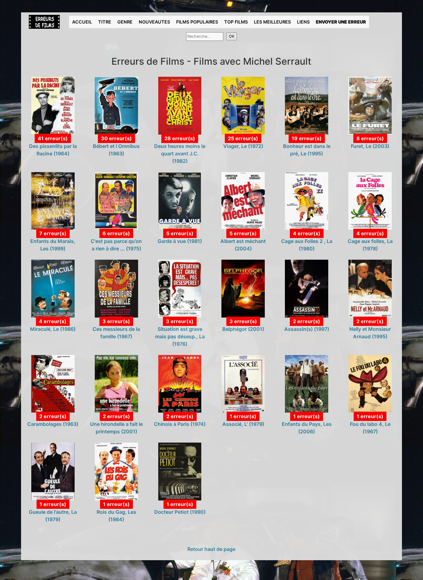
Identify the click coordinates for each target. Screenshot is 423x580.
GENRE (125, 21)
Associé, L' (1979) (243, 424)
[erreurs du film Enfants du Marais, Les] (53, 200)
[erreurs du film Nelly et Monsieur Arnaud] (370, 288)
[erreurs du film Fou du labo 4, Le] (370, 383)
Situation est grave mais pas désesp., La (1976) (180, 336)
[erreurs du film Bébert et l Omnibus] (116, 105)
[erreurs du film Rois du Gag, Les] (116, 471)
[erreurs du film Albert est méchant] (243, 200)
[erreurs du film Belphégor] (243, 288)
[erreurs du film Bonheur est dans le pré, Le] (306, 105)
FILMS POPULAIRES (197, 21)
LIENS (303, 21)
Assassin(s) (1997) (306, 329)
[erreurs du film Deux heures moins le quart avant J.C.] (180, 105)
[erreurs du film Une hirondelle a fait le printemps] (116, 383)
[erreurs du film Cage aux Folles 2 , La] (306, 200)
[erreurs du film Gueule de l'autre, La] (53, 471)
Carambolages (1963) (52, 424)
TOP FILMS (236, 21)
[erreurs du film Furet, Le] (370, 105)
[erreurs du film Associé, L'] (243, 383)
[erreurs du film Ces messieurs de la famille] (116, 288)
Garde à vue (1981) (180, 241)
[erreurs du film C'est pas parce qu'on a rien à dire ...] (116, 200)
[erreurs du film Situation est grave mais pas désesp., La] (180, 288)
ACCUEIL (82, 21)
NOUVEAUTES (154, 21)
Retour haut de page (211, 549)
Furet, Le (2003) (370, 146)
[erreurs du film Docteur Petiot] (180, 471)
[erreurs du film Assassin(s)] (306, 288)
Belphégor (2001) (243, 329)
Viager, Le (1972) (243, 146)
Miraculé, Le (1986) (53, 329)
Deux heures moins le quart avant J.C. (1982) (179, 153)
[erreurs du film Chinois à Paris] (180, 383)
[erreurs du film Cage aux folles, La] (370, 200)
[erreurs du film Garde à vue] (180, 200)
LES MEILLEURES (272, 21)
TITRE (104, 21)
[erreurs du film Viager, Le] (243, 105)
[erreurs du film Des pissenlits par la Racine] (53, 105)
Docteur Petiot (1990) (180, 512)
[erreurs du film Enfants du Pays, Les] (306, 383)
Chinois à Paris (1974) (180, 424)
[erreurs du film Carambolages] (53, 383)
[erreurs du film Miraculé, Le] (53, 288)
